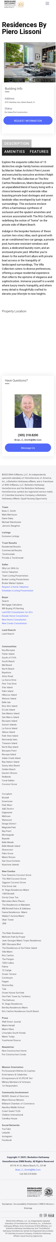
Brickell (5, 797)
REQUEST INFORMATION (28, 120)
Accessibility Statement (26, 1204)
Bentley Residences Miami (15, 1007)
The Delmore (8, 1000)
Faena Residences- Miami (14, 912)
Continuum (7, 977)
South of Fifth (9, 657)
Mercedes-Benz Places (13, 901)
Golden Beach (9, 769)
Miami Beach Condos (35, 15)
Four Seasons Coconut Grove (16, 875)
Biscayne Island (9, 721)
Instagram (7, 1136)
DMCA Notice (46, 1204)
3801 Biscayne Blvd (11, 944)
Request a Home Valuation (15, 587)
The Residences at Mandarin (16, 905)
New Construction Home (14, 1050)
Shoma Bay (7, 985)
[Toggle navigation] (47, 3)
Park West (7, 805)
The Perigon (8, 959)
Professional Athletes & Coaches (18, 1071)
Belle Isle (6, 702)
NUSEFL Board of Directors (15, 1096)
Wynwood (7, 820)
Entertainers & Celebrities (14, 1074)
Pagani (5, 981)
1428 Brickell (8, 893)
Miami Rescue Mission (13, 1100)
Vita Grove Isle (9, 886)
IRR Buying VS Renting (13, 608)
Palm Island (7, 691)
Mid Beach (7, 665)
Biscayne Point (9, 750)
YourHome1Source (11, 1040)
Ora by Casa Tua (10, 897)
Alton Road (7, 676)
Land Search (8, 633)
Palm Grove (7, 853)
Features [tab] (39, 152)
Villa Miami (7, 951)
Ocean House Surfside (13, 992)
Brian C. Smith (9, 511)
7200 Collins (8, 963)
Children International (12, 1114)
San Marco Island (10, 717)
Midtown (6, 816)
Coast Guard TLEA (11, 1111)
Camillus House (9, 1118)
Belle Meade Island (11, 846)
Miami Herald (8, 1025)
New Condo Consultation (14, 623)
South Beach (8, 661)
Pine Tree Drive (9, 683)
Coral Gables (8, 780)
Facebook (7, 1140)
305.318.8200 (30, 1174)
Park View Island (10, 735)
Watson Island (9, 698)
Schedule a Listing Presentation (17, 590)
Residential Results (11, 546)
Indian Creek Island (11, 758)
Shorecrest (7, 849)
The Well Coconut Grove (14, 878)
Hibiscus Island (9, 695)
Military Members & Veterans (16, 1082)
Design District (9, 823)
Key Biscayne (8, 650)
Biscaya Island (9, 754)
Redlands (6, 776)
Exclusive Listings (10, 536)
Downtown (7, 801)
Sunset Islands (9, 724)
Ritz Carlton (8, 955)
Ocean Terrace (9, 974)
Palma (5, 966)
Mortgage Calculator (12, 604)
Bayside (6, 838)
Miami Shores (8, 857)
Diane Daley (7, 518)
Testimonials (8, 554)
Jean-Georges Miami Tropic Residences (21, 940)
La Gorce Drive (9, 680)
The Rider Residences (12, 933)
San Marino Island (10, 713)
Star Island (7, 687)
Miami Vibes (8, 1029)
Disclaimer (7, 1204)
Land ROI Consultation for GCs (17, 612)
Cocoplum (7, 794)
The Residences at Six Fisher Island (19, 948)
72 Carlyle (6, 970)
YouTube (6, 1129)
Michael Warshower (11, 522)
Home (18, 15)
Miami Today (8, 1036)
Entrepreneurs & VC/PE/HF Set (17, 1078)
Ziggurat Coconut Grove (14, 882)
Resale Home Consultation (15, 616)
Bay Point (6, 831)
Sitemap (28, 1208)
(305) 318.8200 (28, 435)
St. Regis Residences (12, 1004)
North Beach (8, 668)
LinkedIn (6, 1132)
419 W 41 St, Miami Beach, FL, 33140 (28, 1165)
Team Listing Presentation (15, 575)
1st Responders (10, 1085)
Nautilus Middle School (13, 1107)
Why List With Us (10, 568)
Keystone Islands (10, 864)
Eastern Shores (9, 773)
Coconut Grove (9, 784)
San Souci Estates (11, 861)
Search (5, 601)
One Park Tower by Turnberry (16, 996)
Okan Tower (8, 919)
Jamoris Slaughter (11, 525)
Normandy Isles (9, 739)
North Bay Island (10, 747)
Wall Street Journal (11, 1021)
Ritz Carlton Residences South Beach (20, 1011)
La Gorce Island (9, 728)
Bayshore (6, 672)
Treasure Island (9, 743)
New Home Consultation (14, 619)
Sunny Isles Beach (11, 765)
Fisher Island (8, 654)
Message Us (28, 447)
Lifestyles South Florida (14, 1033)
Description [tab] (16, 143)
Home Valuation (10, 572)
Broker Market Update (12, 583)
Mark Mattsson (9, 514)
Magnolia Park (9, 827)
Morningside (8, 835)
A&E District (8, 808)
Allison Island (8, 732)
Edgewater (7, 812)
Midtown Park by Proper (13, 937)
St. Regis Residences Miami (15, 890)
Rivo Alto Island (9, 706)
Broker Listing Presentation (15, 579)
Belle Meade (8, 842)
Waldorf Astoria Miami (13, 916)
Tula (4, 989)
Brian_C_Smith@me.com (28, 440)
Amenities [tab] (14, 152)
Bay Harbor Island (10, 762)
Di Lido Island (8, 709)
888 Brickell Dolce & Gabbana (16, 908)
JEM (4, 923)
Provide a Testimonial (12, 558)
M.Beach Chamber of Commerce (18, 1103)
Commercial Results (12, 550)
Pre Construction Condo (14, 1054)
